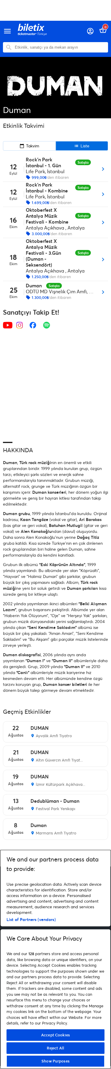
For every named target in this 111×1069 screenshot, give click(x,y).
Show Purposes (55, 1061)
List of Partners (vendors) (31, 919)
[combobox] (60, 47)
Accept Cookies (55, 1035)
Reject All (55, 1048)
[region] (55, 959)
